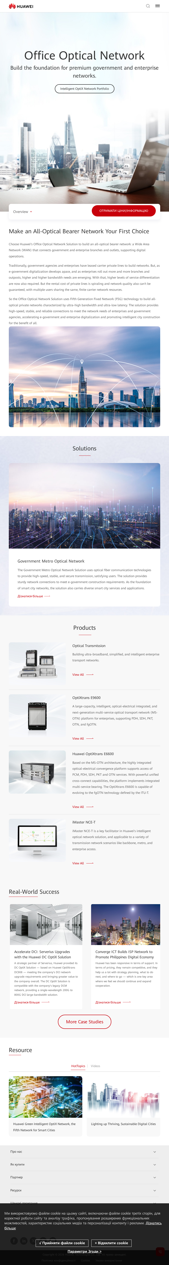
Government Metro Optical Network (51, 561)
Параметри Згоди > (84, 1251)
